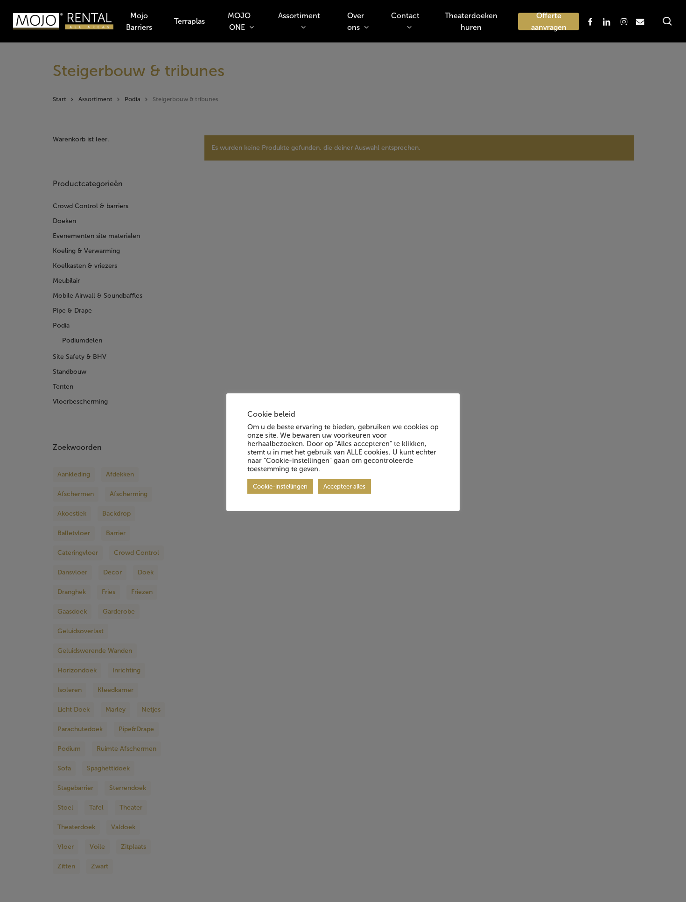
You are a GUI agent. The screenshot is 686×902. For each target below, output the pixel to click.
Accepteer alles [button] (344, 486)
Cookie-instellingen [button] (280, 486)
